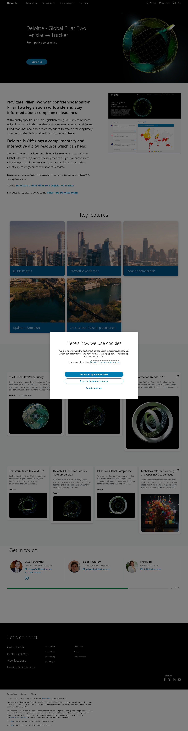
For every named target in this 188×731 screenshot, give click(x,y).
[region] (94, 365)
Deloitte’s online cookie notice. (105, 362)
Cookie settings (94, 388)
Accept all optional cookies (94, 374)
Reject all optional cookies (94, 381)
